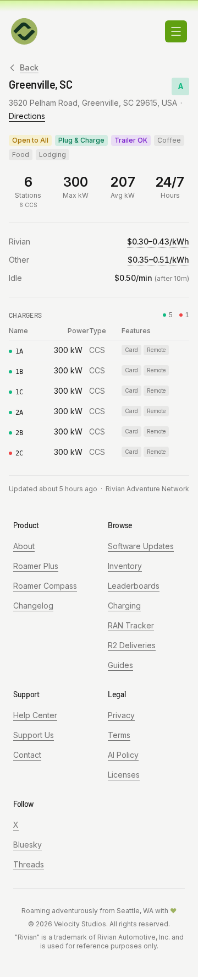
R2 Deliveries (132, 645)
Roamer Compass (45, 585)
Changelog (33, 605)
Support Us (33, 735)
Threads (28, 864)
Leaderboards (134, 585)
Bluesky (27, 844)
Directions (27, 116)
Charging (124, 605)
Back (29, 67)
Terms (119, 735)
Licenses (124, 774)
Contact (27, 754)
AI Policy (123, 754)
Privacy (121, 715)
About (24, 546)
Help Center (35, 715)
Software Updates (141, 546)
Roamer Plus (35, 566)
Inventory (125, 566)
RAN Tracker (131, 625)
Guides (120, 665)
